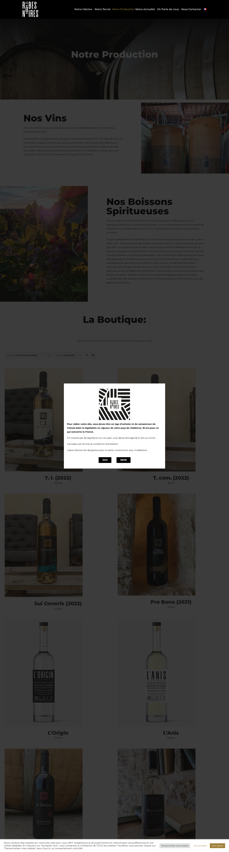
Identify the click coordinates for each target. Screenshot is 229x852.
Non (123, 459)
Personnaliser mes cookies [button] (174, 845)
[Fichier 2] (30, 2)
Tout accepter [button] (200, 845)
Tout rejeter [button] (217, 845)
